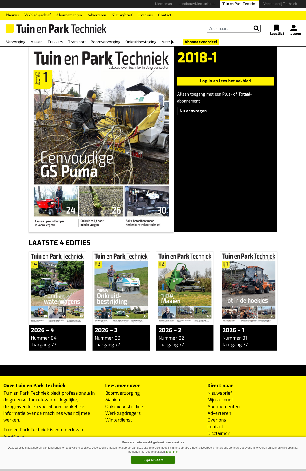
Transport (77, 42)
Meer (166, 42)
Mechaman (163, 3)
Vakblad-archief (37, 15)
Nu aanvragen (193, 111)
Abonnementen (69, 15)
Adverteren (96, 15)
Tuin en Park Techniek (239, 3)
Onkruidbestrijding (141, 42)
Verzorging (16, 42)
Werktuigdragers (123, 413)
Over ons (145, 15)
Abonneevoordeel (201, 42)
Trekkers (55, 42)
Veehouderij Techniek (280, 3)
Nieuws (12, 15)
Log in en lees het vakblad (225, 81)
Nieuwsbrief (122, 15)
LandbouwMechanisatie (197, 3)
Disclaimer (218, 433)
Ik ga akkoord (153, 460)
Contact (164, 15)
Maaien (36, 42)
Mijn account (220, 400)
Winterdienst (118, 420)
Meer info (172, 451)
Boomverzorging (106, 42)
